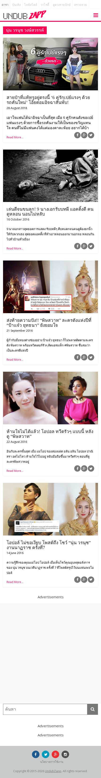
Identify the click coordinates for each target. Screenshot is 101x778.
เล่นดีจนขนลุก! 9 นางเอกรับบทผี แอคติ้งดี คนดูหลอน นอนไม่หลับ (50, 212)
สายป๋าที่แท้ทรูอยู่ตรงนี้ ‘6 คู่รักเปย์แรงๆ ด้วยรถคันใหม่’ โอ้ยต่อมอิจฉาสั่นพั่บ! (48, 100)
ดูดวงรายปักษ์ (62, 5)
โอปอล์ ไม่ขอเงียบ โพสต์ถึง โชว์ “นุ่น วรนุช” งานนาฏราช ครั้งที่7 (49, 545)
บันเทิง (16, 5)
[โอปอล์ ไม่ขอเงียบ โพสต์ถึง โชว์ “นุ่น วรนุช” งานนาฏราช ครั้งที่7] (50, 485)
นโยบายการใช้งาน (51, 762)
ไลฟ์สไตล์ (30, 5)
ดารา (5, 5)
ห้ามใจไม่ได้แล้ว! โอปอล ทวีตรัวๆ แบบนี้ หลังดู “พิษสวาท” (50, 434)
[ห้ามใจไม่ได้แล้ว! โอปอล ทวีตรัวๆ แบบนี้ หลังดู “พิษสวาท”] (50, 374)
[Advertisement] (50, 653)
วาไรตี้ (45, 5)
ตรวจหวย (80, 5)
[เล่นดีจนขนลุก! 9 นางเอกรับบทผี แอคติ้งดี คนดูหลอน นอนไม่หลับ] (50, 152)
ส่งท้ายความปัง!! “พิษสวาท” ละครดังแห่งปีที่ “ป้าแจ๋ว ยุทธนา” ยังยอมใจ (49, 323)
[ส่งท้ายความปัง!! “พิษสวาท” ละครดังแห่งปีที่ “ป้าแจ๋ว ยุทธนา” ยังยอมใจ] (50, 263)
